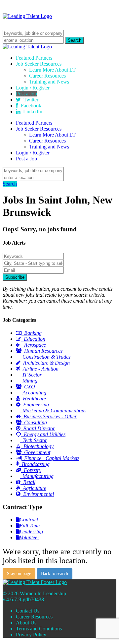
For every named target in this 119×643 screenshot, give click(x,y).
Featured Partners (34, 58)
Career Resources (47, 76)
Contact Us (27, 611)
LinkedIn (31, 111)
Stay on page (19, 573)
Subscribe (14, 277)
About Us (26, 622)
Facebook (29, 105)
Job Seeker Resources (38, 64)
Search (10, 184)
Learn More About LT (52, 70)
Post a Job (26, 93)
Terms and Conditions (39, 628)
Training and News (49, 82)
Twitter (29, 99)
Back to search (54, 573)
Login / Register (33, 87)
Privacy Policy (31, 634)
